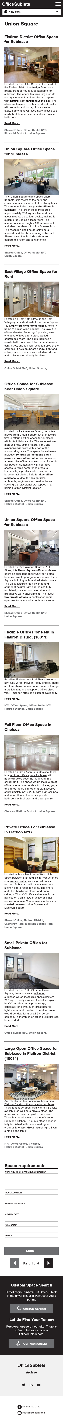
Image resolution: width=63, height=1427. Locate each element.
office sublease (13, 104)
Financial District (15, 133)
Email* (8, 1235)
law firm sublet (18, 881)
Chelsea (9, 811)
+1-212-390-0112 (31, 1406)
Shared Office (13, 130)
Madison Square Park (39, 924)
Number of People (15, 1203)
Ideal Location (13, 1192)
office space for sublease (38, 438)
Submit (31, 1251)
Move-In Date (12, 1214)
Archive (31, 1372)
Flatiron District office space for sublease (29, 1104)
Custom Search (34, 1309)
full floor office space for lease (28, 775)
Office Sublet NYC (35, 130)
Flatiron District (14, 504)
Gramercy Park (14, 924)
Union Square (36, 133)
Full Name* (11, 1225)
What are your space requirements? (25, 1172)
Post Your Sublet (34, 1344)
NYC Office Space (15, 705)
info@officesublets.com (33, 1412)
